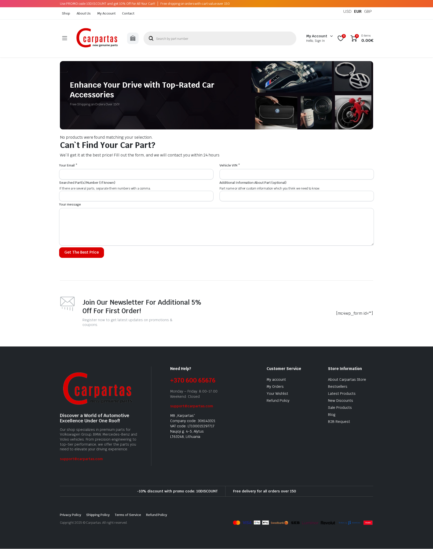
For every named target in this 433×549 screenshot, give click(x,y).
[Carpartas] (97, 38)
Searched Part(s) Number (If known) (87, 182)
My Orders (275, 386)
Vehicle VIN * (230, 165)
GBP (368, 11)
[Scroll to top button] (421, 537)
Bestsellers (337, 386)
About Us (84, 13)
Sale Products (340, 407)
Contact (128, 13)
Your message (70, 204)
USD (347, 11)
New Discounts (340, 400)
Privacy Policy (70, 515)
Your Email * (68, 165)
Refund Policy (278, 400)
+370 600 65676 (192, 380)
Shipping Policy (98, 515)
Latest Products (342, 393)
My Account (106, 13)
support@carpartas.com (81, 459)
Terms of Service (128, 515)
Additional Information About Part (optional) (253, 182)
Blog (332, 414)
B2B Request (339, 421)
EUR (358, 11)
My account (276, 379)
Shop (66, 13)
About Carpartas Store (347, 379)
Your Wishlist (277, 393)
